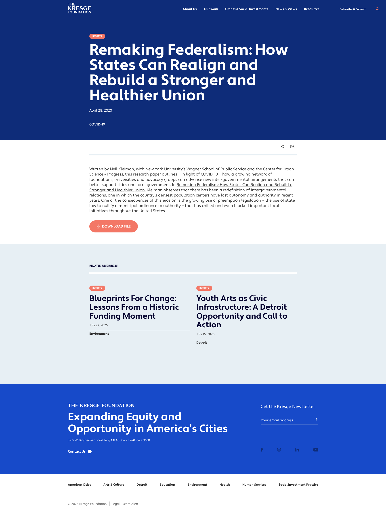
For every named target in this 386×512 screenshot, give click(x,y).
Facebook (279, 166)
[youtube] (315, 450)
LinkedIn (279, 181)
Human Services (254, 485)
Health (225, 485)
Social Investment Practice (298, 485)
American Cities (79, 485)
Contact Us (77, 451)
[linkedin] (297, 450)
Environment (197, 485)
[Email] (293, 146)
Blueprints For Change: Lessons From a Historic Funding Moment (134, 307)
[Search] (377, 9)
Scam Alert (130, 504)
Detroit (142, 485)
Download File (116, 226)
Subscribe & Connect (353, 9)
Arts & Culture (113, 485)
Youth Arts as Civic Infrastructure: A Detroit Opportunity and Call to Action (241, 311)
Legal (116, 504)
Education (167, 485)
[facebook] (262, 450)
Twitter (278, 173)
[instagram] (279, 450)
